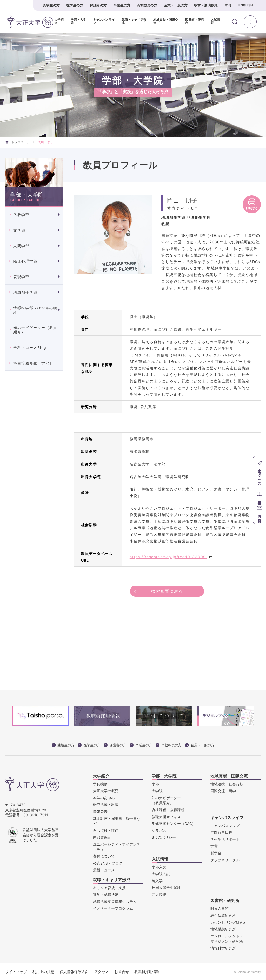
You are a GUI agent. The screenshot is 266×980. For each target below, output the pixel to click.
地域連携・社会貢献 (226, 784)
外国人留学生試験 (166, 887)
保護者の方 (98, 5)
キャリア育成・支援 (109, 888)
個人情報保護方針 (74, 971)
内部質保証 (102, 837)
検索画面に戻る (167, 591)
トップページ (20, 142)
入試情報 (215, 21)
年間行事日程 (221, 832)
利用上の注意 (43, 971)
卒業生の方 (122, 5)
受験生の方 (51, 5)
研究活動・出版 (105, 804)
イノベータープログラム (113, 908)
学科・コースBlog (29, 347)
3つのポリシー (164, 837)
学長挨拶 (100, 784)
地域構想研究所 (223, 929)
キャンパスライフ (104, 21)
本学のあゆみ (104, 798)
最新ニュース (104, 870)
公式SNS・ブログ (107, 863)
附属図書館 (219, 908)
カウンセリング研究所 (228, 922)
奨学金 (215, 853)
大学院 (157, 791)
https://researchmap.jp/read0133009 (168, 557)
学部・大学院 (78, 21)
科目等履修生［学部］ (33, 363)
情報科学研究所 (223, 948)
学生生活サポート (225, 839)
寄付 (228, 5)
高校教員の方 (147, 5)
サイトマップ (16, 971)
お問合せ (121, 971)
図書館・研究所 (194, 21)
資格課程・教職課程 (168, 810)
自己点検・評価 (105, 830)
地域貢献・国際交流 (165, 21)
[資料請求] (259, 494)
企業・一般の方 (176, 5)
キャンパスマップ (225, 825)
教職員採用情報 (147, 971)
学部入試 (159, 867)
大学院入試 (161, 874)
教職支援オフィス (166, 817)
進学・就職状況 (105, 894)
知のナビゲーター (166, 800)
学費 (214, 846)
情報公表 (100, 811)
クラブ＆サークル (225, 860)
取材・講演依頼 (206, 5)
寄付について (104, 856)
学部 (155, 784)
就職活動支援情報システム (115, 901)
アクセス (101, 971)
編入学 (157, 881)
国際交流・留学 (223, 791)
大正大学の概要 (105, 791)
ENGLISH (245, 5)
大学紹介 (59, 21)
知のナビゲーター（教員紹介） (35, 329)
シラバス (159, 830)
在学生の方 (74, 5)
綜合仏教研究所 (223, 915)
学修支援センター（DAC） (174, 823)
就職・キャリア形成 (134, 21)
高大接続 (159, 894)
